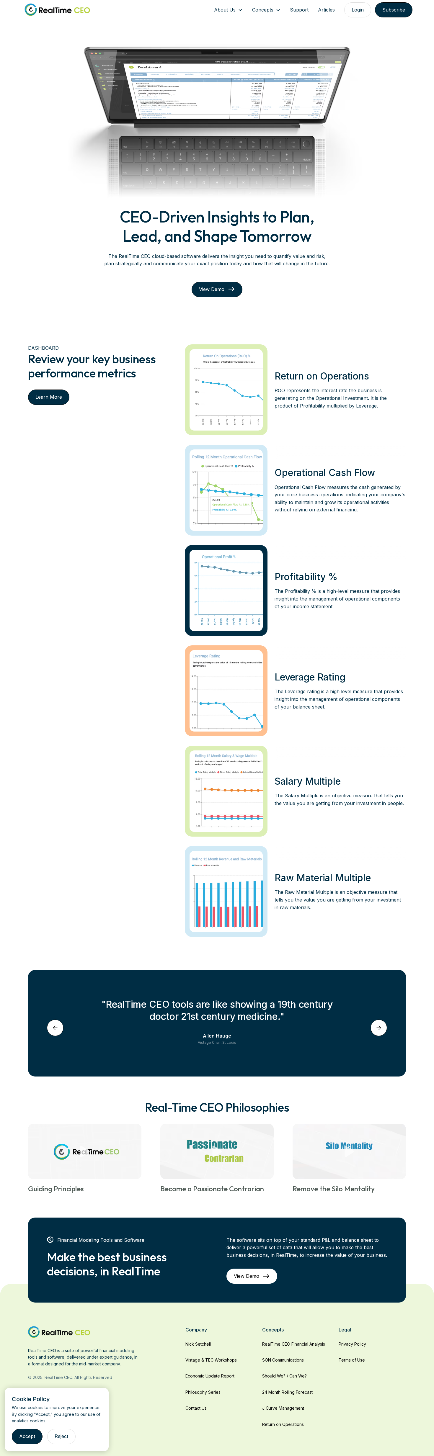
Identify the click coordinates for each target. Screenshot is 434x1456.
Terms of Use (352, 1359)
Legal (345, 1330)
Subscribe (393, 10)
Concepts (262, 10)
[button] (228, 10)
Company (196, 1330)
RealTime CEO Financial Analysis (293, 1344)
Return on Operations (283, 1424)
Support (299, 10)
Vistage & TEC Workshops (211, 1359)
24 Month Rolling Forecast (287, 1392)
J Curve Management (283, 1408)
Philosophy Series (203, 1392)
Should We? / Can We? (284, 1375)
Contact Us (196, 1408)
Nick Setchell (198, 1344)
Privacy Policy (352, 1344)
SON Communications (283, 1359)
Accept (27, 1436)
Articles (326, 10)
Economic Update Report (209, 1375)
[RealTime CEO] (59, 1331)
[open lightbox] (84, 1151)
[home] (57, 9)
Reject (61, 1436)
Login (358, 10)
